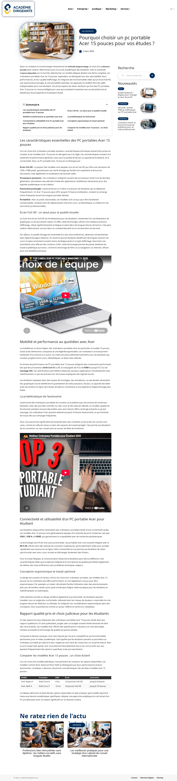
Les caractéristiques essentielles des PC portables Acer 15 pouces (39, 111)
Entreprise (88, 31)
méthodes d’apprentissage (78, 67)
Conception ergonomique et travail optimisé (86, 121)
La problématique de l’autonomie (81, 116)
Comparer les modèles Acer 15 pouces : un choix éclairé (87, 128)
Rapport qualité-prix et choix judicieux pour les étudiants (42, 128)
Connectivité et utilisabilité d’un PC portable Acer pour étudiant (43, 122)
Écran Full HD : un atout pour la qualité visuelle (87, 111)
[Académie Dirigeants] (18, 9)
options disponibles (28, 73)
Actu (121, 89)
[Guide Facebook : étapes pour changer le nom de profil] (148, 93)
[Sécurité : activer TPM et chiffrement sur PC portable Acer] (148, 108)
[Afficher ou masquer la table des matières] (73, 104)
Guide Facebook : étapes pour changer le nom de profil (127, 94)
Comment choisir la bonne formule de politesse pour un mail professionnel (127, 126)
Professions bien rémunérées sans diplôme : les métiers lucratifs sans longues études (42, 753)
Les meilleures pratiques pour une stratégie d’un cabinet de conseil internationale (89, 753)
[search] (166, 9)
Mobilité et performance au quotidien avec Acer (43, 116)
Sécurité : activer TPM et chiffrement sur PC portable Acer (127, 109)
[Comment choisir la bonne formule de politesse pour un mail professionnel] (148, 124)
